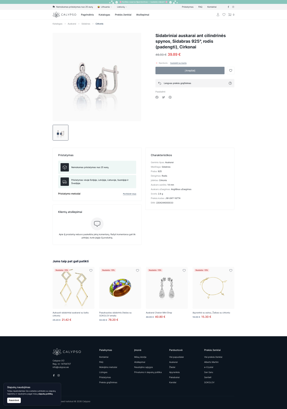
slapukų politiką (45, 394)
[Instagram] (233, 7)
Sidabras (85, 23)
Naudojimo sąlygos (143, 367)
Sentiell (207, 377)
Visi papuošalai (176, 357)
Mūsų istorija (140, 357)
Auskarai (72, 23)
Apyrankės (174, 372)
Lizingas (103, 372)
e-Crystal (208, 367)
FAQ (200, 7)
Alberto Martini (211, 362)
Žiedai (172, 367)
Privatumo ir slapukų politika (148, 372)
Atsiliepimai (142, 14)
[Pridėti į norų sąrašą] (90, 270)
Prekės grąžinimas (108, 382)
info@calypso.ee (61, 367)
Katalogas (104, 14)
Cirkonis (99, 23)
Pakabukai (174, 377)
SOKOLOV (209, 382)
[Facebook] (228, 7)
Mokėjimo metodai (108, 367)
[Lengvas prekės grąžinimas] (230, 83)
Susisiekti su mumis (178, 63)
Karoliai (172, 382)
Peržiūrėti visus (129, 194)
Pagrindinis (87, 14)
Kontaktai (211, 7)
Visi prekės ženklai (213, 357)
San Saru (208, 372)
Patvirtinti (14, 400)
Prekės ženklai (123, 14)
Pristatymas (187, 7)
